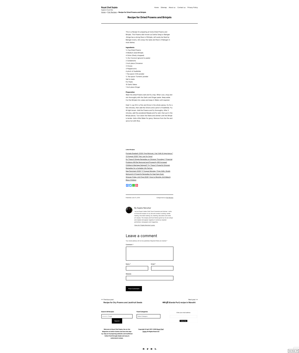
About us (172, 7)
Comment (129, 244)
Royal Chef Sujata (109, 7)
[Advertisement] (149, 135)
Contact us (181, 7)
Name (128, 264)
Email (153, 264)
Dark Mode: (292, 351)
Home (156, 7)
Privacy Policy (192, 7)
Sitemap (164, 7)
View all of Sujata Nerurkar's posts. (144, 225)
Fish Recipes (112, 12)
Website (128, 274)
